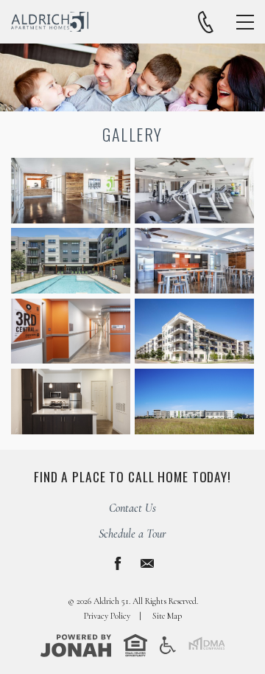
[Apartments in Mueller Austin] (194, 401)
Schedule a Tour (132, 534)
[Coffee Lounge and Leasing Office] (70, 190)
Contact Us (132, 508)
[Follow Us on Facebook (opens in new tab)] (117, 563)
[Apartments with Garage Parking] (194, 331)
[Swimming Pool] (70, 260)
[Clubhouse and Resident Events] (194, 260)
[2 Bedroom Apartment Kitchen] (70, 401)
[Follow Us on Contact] (147, 563)
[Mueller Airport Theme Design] (70, 331)
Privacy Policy (107, 616)
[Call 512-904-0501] (205, 22)
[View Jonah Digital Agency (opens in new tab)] (75, 644)
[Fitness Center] (194, 190)
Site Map (167, 616)
